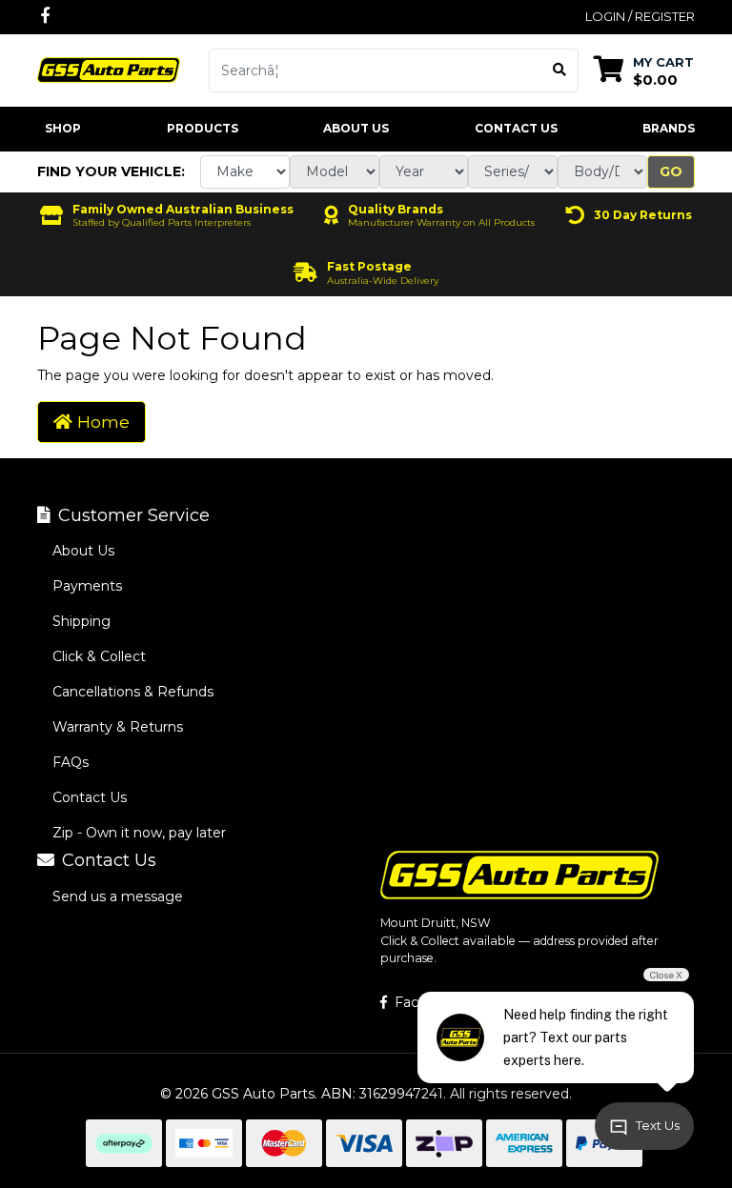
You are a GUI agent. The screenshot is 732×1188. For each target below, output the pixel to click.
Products (202, 128)
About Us (356, 128)
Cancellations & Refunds (133, 691)
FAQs (70, 762)
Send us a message (117, 896)
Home (101, 422)
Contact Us (516, 128)
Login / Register (640, 16)
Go (671, 171)
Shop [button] (63, 128)
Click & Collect (99, 656)
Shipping (81, 621)
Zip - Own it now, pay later (139, 832)
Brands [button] (668, 128)
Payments (87, 585)
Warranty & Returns (117, 726)
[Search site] (560, 70)
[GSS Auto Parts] (108, 68)
